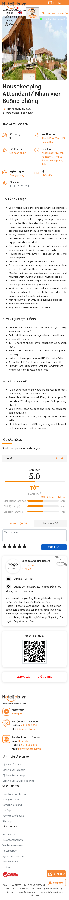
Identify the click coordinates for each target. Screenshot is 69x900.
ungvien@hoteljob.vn (29, 748)
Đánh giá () (50, 523)
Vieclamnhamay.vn (12, 845)
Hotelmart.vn (9, 850)
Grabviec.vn (8, 867)
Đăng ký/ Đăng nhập (56, 13)
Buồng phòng (16, 175)
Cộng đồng (11, 9)
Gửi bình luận (53, 547)
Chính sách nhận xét (55, 497)
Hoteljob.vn (8, 834)
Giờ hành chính (17, 152)
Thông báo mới (10, 799)
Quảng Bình (48, 141)
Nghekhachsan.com (13, 856)
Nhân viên (47, 175)
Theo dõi (30, 565)
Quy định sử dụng (12, 804)
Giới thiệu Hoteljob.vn (14, 794)
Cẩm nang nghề (13, 16)
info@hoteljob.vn (26, 729)
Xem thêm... (28, 621)
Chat (27, 569)
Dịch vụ (9, 20)
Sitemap (7, 821)
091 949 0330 (29, 725)
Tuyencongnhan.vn (12, 839)
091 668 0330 (29, 744)
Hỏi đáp (9, 12)
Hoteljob (17, 713)
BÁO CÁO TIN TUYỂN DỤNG (36, 676)
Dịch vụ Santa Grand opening (18, 780)
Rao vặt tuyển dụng (13, 815)
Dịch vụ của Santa (12, 764)
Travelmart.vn (10, 861)
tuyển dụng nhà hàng (34, 891)
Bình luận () (18, 523)
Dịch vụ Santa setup (13, 775)
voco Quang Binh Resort (36, 560)
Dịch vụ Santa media (13, 769)
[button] (30, 76)
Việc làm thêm (17, 24)
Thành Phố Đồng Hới (53, 138)
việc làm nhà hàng (14, 891)
